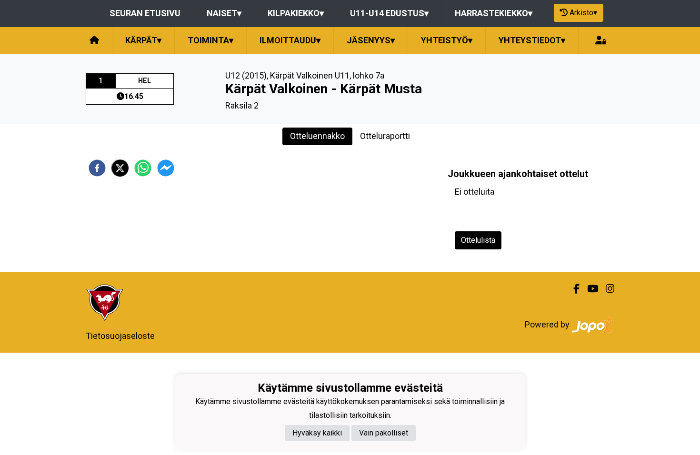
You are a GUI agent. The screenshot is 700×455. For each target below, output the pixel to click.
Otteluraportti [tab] (385, 136)
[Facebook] (573, 289)
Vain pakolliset (383, 432)
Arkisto (583, 12)
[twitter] (120, 168)
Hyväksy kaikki (317, 432)
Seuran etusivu (145, 13)
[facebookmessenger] (165, 168)
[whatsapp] (142, 168)
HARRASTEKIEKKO (493, 13)
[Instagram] (606, 289)
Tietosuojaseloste (120, 336)
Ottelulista (478, 240)
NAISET (224, 13)
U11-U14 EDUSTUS (389, 13)
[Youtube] (589, 289)
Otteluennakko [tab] (317, 136)
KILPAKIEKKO (296, 13)
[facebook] (97, 168)
